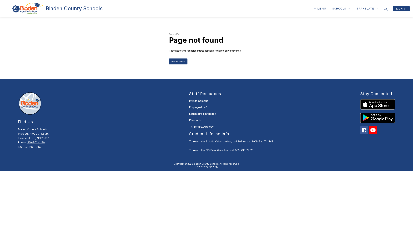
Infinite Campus (198, 100)
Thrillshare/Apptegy (201, 126)
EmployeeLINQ (198, 107)
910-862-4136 (36, 142)
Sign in (401, 8)
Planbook (195, 120)
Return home (178, 61)
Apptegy (213, 166)
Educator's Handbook (202, 113)
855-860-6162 (32, 147)
